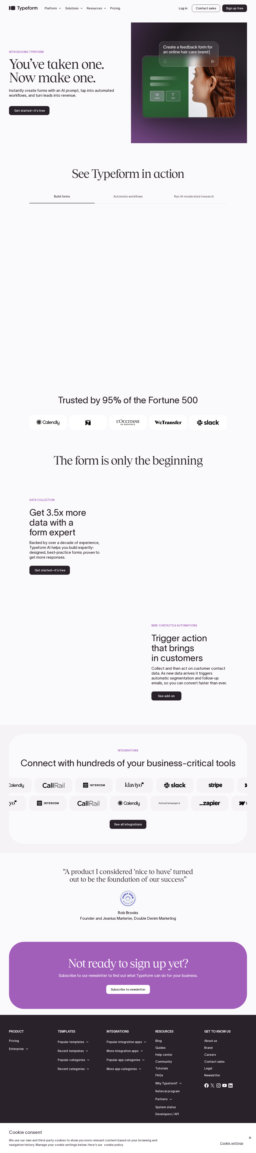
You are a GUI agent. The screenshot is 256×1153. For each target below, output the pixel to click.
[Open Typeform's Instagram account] (218, 1085)
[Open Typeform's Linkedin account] (230, 1085)
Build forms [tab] (62, 196)
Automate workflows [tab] (128, 196)
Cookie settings (231, 1143)
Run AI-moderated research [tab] (194, 196)
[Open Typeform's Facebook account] (206, 1085)
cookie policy (113, 1144)
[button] (53, 8)
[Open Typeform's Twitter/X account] (212, 1085)
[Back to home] (23, 8)
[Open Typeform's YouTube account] (224, 1085)
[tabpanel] (128, 289)
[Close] (250, 1138)
